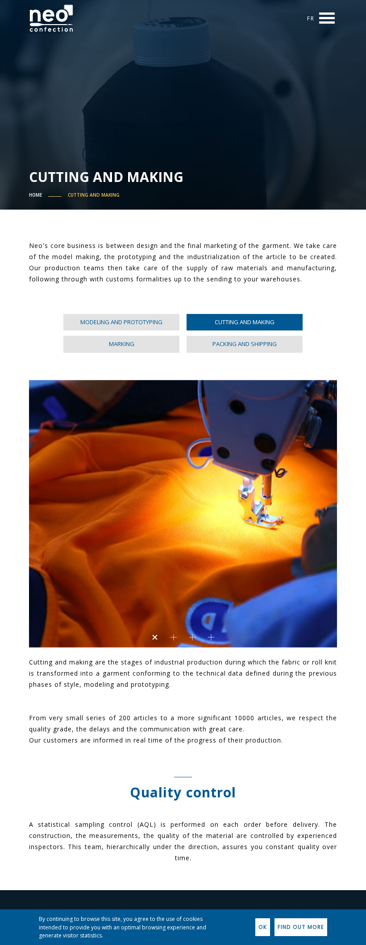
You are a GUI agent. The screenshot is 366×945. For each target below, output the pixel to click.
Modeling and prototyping (121, 322)
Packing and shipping (244, 344)
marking (121, 344)
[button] (154, 637)
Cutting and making (94, 195)
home (35, 195)
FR (311, 18)
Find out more (301, 927)
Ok (262, 927)
